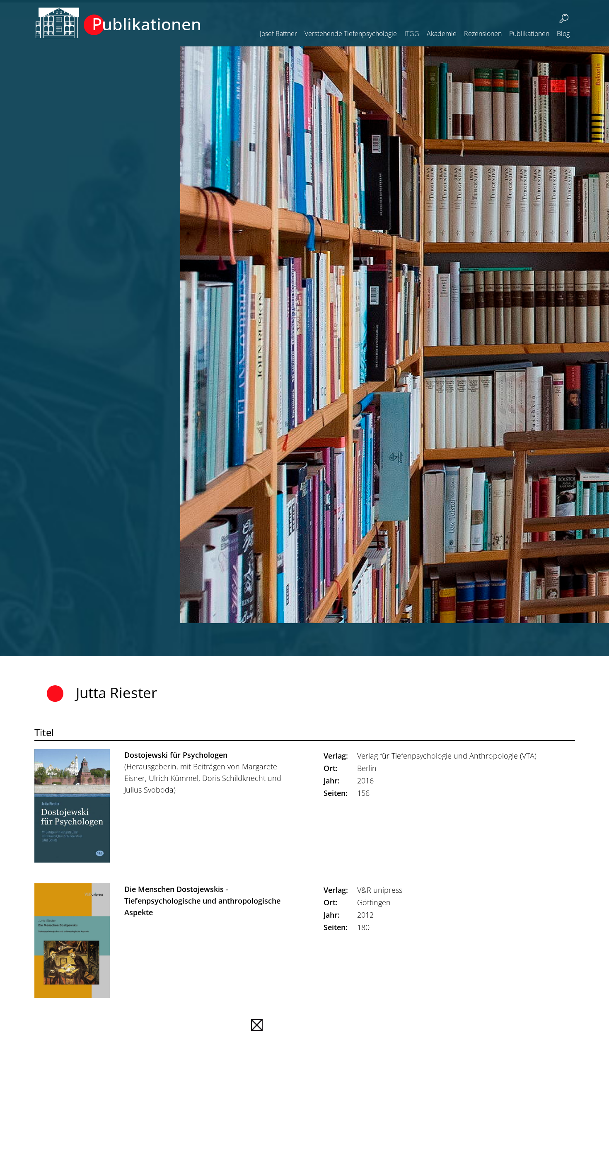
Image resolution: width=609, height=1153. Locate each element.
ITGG (411, 33)
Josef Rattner (278, 33)
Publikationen (529, 33)
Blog (563, 33)
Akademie (442, 33)
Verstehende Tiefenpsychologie (350, 33)
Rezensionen (483, 33)
